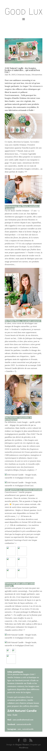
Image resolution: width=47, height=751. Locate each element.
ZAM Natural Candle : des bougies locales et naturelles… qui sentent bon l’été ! (22, 70)
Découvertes (37, 74)
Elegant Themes (22, 744)
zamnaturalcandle (24, 724)
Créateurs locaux (24, 74)
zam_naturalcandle (26, 729)
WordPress (23, 747)
